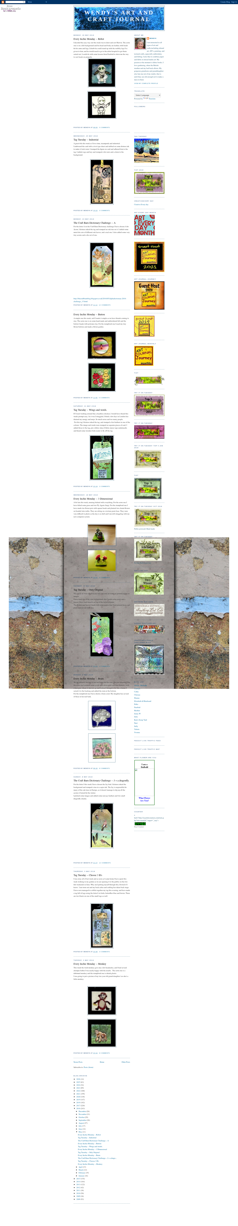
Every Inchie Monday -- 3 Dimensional (93, 498)
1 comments (104, 666)
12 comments (104, 305)
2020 (78, 1096)
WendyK (153, 38)
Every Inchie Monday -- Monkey (90, 963)
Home (102, 1062)
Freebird (137, 707)
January (82, 1175)
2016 (78, 1108)
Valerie (136, 729)
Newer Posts (78, 1062)
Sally (136, 726)
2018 (78, 1102)
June (81, 1129)
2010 (78, 1193)
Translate (152, 98)
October (82, 1117)
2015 (78, 1178)
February (82, 1172)
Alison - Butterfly (140, 685)
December (82, 1111)
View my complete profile (146, 83)
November (83, 1114)
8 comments (104, 768)
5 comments (104, 127)
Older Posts (126, 1062)
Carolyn (137, 688)
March (81, 1170)
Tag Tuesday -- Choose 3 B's (88, 875)
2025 (78, 1082)
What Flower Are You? (144, 799)
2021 (78, 1094)
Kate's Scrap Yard (140, 720)
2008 (78, 1199)
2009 (78, 1196)
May (81, 1132)
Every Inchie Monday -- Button (89, 314)
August (81, 1123)
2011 (78, 1190)
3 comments (104, 210)
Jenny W (137, 713)
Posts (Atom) (88, 1067)
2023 (78, 1088)
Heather (137, 710)
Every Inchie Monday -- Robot (89, 38)
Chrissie (137, 695)
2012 (78, 1187)
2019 (78, 1099)
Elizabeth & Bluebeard (142, 701)
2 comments (104, 486)
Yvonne (137, 732)
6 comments (104, 397)
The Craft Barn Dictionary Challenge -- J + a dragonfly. (101, 780)
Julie (136, 716)
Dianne (137, 698)
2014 (78, 1181)
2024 (78, 1085)
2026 (78, 1079)
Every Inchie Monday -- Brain (89, 678)
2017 (78, 1105)
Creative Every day (141, 204)
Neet (136, 723)
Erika (136, 704)
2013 (78, 1184)
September (83, 1120)
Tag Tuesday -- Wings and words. (90, 409)
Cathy (136, 691)
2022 (78, 1091)
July (80, 1126)
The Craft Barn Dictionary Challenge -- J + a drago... (97, 1158)
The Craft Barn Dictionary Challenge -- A (95, 222)
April (81, 1167)
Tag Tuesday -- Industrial (86, 139)
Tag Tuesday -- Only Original (88, 589)
